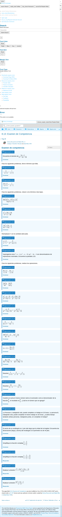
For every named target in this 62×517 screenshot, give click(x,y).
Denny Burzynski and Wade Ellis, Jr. (16, 141)
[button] (5, 98)
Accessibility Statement (7, 514)
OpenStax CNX (28, 143)
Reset (2, 43)
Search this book (4, 27)
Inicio (9, 129)
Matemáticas (30, 129)
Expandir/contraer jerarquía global (3, 129)
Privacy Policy (44, 513)
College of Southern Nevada (14, 143)
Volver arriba (5, 500)
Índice (50, 147)
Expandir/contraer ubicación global (59, 129)
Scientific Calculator (8, 86)
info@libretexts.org (37, 514)
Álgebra (41, 129)
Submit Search (5, 32)
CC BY (12, 493)
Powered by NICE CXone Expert (24, 508)
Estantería (19, 129)
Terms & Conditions (54, 513)
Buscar (4, 126)
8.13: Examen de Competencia (18, 491)
